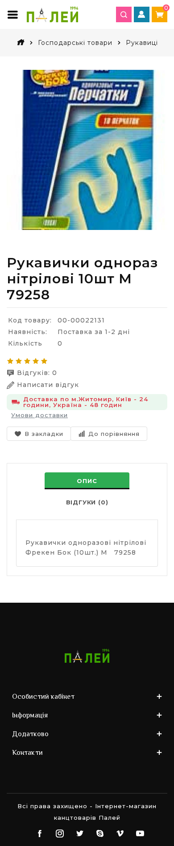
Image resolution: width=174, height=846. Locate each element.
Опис (87, 480)
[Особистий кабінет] (141, 14)
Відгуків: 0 (37, 373)
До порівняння (114, 433)
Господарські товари (75, 43)
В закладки (44, 433)
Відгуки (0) (87, 502)
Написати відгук (48, 385)
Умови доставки (39, 415)
